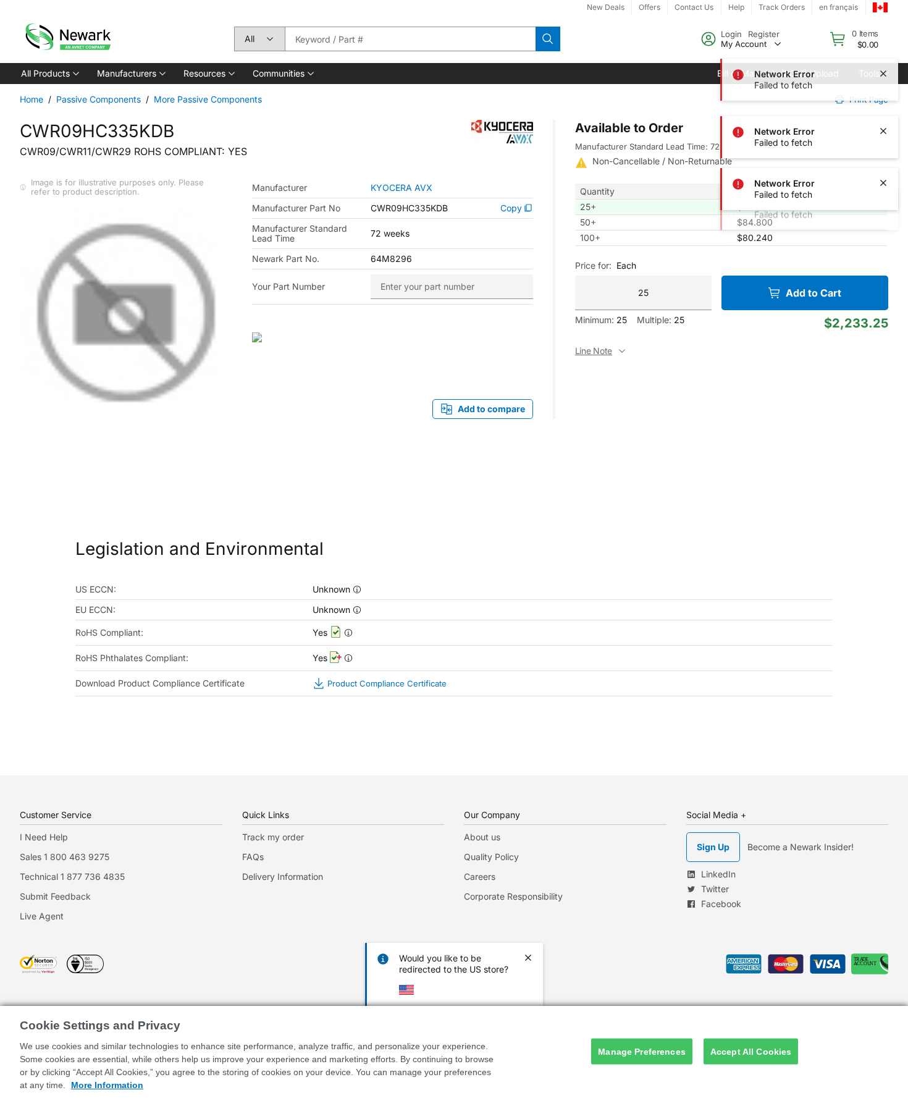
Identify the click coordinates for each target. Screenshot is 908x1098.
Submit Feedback (55, 896)
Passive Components (98, 99)
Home (31, 99)
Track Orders (782, 7)
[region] (454, 1052)
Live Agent (42, 916)
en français (838, 7)
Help (736, 7)
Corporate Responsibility (513, 896)
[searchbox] (410, 39)
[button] (49, 73)
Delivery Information (282, 876)
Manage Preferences (642, 1051)
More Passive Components (208, 99)
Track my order (273, 837)
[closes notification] (883, 79)
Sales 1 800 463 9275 (64, 856)
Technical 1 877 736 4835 (72, 876)
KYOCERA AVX (401, 188)
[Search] (548, 39)
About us (482, 837)
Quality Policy (491, 856)
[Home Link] (67, 39)
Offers (649, 7)
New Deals (605, 7)
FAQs (253, 856)
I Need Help (44, 837)
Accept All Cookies (751, 1051)
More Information (107, 1085)
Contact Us (694, 7)
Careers (479, 876)
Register (764, 34)
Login (731, 34)
